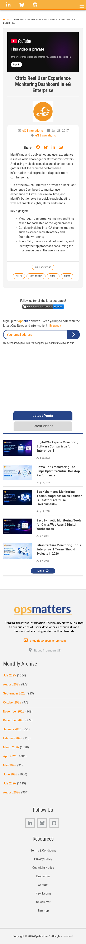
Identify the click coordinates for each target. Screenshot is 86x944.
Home (6, 19)
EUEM (67, 276)
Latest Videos (43, 426)
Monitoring (36, 276)
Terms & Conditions (43, 850)
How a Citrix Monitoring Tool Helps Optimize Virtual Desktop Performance (58, 471)
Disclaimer (43, 876)
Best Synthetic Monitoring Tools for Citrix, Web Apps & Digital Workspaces (59, 525)
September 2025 (14, 693)
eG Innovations (32, 131)
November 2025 (13, 711)
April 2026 (9, 756)
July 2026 (9, 783)
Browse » (55, 325)
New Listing (43, 893)
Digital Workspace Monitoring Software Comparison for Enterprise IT (57, 446)
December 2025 (13, 720)
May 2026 (9, 765)
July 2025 (9, 675)
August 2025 (11, 684)
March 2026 (11, 747)
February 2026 (12, 738)
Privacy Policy (43, 859)
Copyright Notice (43, 867)
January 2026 (12, 729)
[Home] (43, 609)
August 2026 (11, 792)
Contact (43, 885)
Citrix (53, 276)
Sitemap (43, 910)
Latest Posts (43, 416)
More (40, 571)
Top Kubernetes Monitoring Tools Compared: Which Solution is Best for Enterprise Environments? (59, 498)
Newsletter (43, 902)
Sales (19, 276)
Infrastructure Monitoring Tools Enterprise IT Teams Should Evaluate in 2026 (59, 549)
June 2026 (10, 774)
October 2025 (12, 702)
